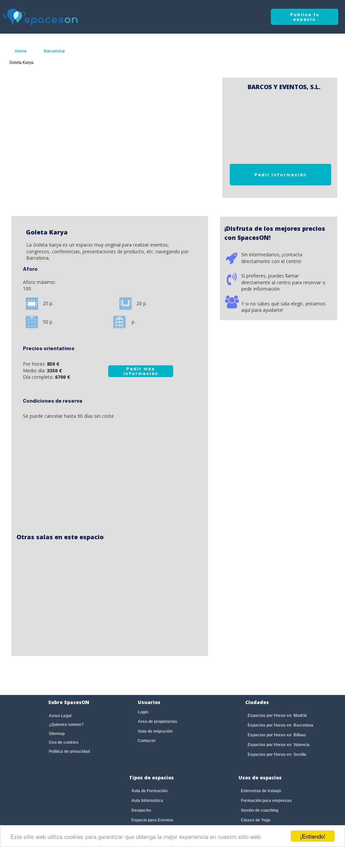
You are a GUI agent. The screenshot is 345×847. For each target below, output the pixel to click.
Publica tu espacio (304, 16)
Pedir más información (140, 371)
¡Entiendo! (312, 836)
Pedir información (280, 174)
